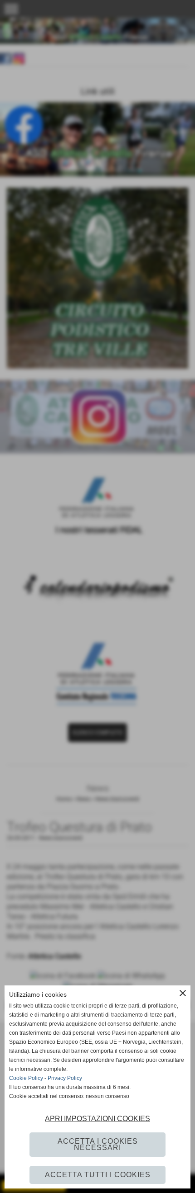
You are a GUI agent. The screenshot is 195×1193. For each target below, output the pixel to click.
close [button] (182, 993)
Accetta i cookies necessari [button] (98, 1144)
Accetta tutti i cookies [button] (98, 1175)
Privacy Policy (65, 1078)
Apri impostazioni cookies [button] (97, 1118)
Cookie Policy (26, 1078)
